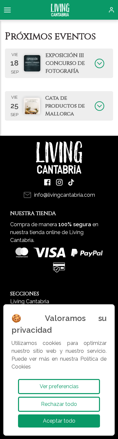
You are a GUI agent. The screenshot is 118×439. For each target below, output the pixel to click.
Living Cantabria (29, 301)
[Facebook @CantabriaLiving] (47, 182)
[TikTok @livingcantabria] (71, 182)
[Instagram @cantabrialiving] (59, 182)
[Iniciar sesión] (111, 10)
